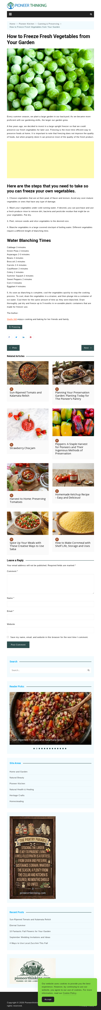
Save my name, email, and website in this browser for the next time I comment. (49, 637)
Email (10, 611)
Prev (14, 348)
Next (86, 348)
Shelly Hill (12, 319)
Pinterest (31, 337)
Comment (12, 571)
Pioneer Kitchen (17, 783)
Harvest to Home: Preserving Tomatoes (28, 500)
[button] (34, 748)
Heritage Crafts (17, 795)
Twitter (16, 337)
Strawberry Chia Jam (22, 448)
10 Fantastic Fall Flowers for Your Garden (30, 931)
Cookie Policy (69, 993)
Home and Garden (18, 772)
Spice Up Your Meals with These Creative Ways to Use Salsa (27, 546)
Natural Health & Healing (22, 789)
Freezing (16, 327)
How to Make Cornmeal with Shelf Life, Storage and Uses (72, 544)
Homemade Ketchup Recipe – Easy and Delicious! (72, 496)
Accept (48, 999)
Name (10, 598)
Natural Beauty (17, 777)
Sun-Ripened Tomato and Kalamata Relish (26, 394)
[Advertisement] (50, 159)
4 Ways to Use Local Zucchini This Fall (29, 943)
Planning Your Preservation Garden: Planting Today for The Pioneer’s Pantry (72, 396)
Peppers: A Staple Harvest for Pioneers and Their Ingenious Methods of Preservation (71, 448)
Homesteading (17, 801)
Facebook (9, 337)
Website (11, 624)
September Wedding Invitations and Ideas (30, 937)
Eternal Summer (18, 925)
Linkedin (24, 337)
